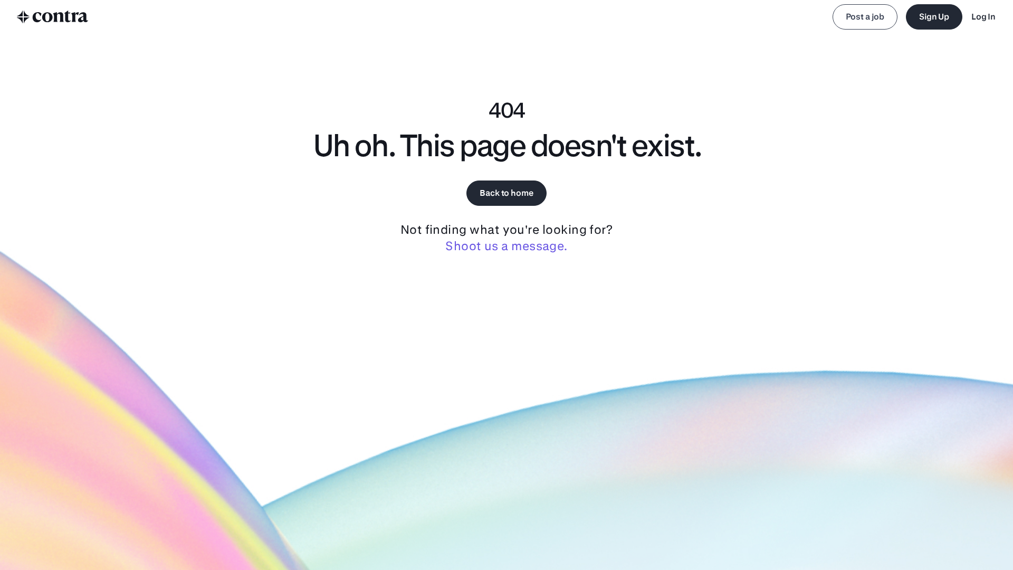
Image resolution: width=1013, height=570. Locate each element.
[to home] (53, 17)
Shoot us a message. (506, 245)
